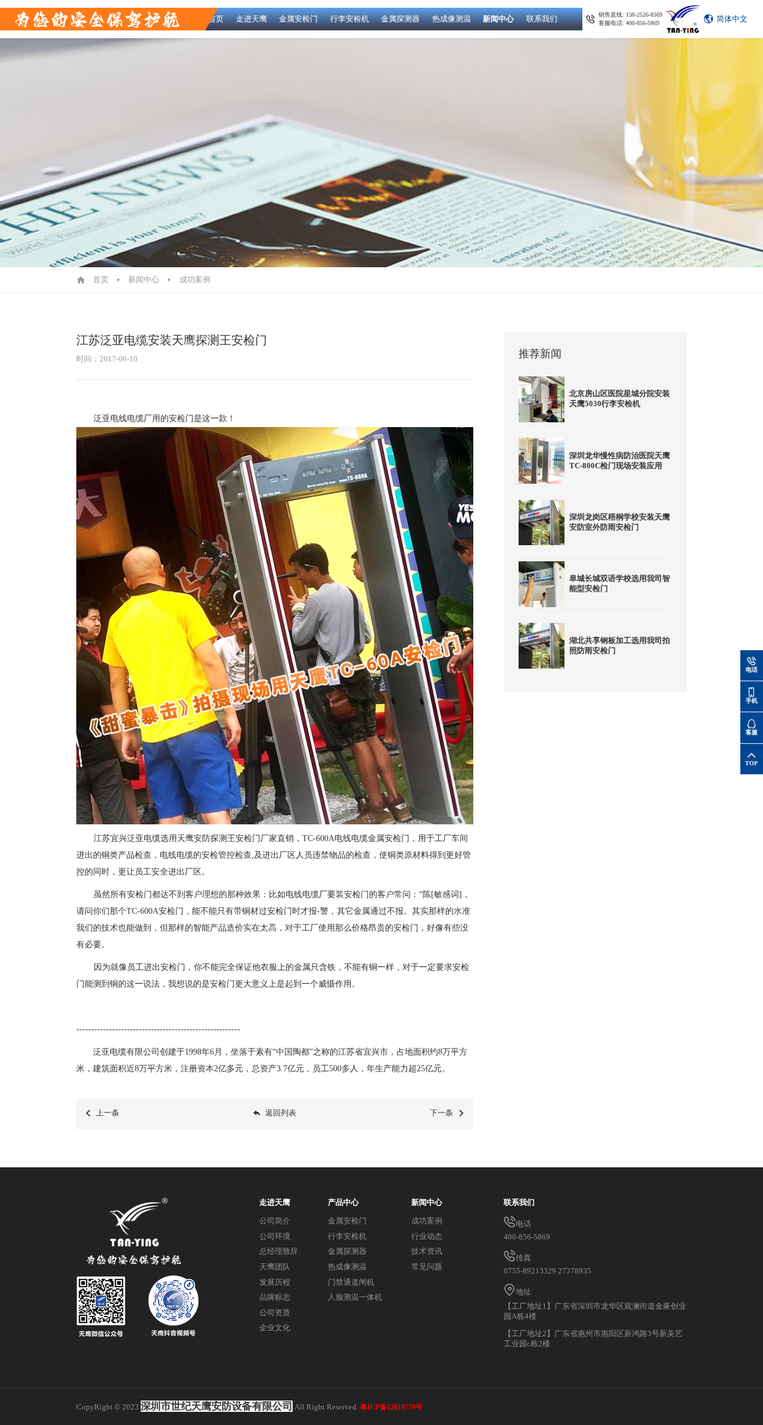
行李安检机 (349, 19)
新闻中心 (498, 19)
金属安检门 (298, 19)
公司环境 (274, 1236)
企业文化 (274, 1328)
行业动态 (426, 1236)
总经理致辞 (278, 1251)
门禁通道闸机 (351, 1282)
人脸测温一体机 (355, 1297)
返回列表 (280, 1113)
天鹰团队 (274, 1267)
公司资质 (274, 1313)
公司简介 (274, 1221)
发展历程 (274, 1282)
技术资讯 (426, 1251)
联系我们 (541, 19)
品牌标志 (274, 1297)
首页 (216, 19)
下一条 (441, 1113)
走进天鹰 (251, 19)
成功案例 (194, 280)
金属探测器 (400, 19)
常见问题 (426, 1267)
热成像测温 (451, 19)
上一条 (107, 1113)
